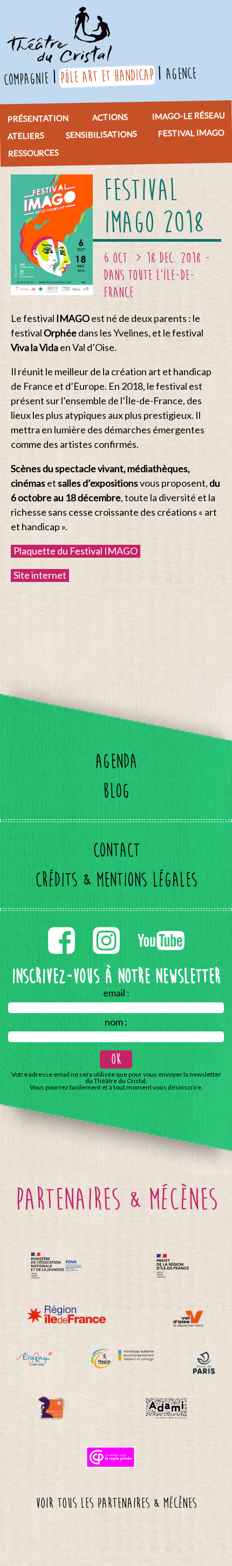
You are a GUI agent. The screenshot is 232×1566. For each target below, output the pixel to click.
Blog (116, 791)
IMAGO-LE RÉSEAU (188, 115)
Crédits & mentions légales (116, 879)
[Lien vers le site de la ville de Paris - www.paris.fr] (204, 1363)
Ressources (33, 153)
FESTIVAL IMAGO (191, 132)
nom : (116, 1022)
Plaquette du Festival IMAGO (75, 551)
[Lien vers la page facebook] (62, 925)
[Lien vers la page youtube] (161, 925)
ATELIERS (26, 135)
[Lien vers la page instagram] (107, 925)
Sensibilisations (101, 134)
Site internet (39, 575)
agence (180, 74)
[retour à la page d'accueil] (57, 14)
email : (116, 993)
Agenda (116, 761)
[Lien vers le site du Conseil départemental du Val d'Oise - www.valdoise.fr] (188, 1318)
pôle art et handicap (107, 76)
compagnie (26, 79)
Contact (116, 850)
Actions (110, 117)
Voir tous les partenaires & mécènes (116, 1503)
